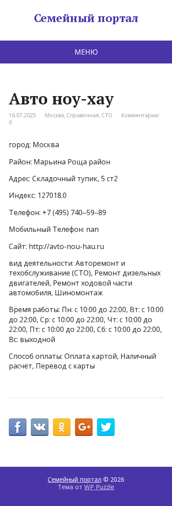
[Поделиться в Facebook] (17, 427)
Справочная (83, 115)
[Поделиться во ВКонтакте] (40, 427)
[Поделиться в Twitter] (106, 427)
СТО (106, 115)
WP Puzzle (99, 487)
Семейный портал (86, 18)
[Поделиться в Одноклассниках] (62, 427)
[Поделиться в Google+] (84, 427)
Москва (54, 115)
